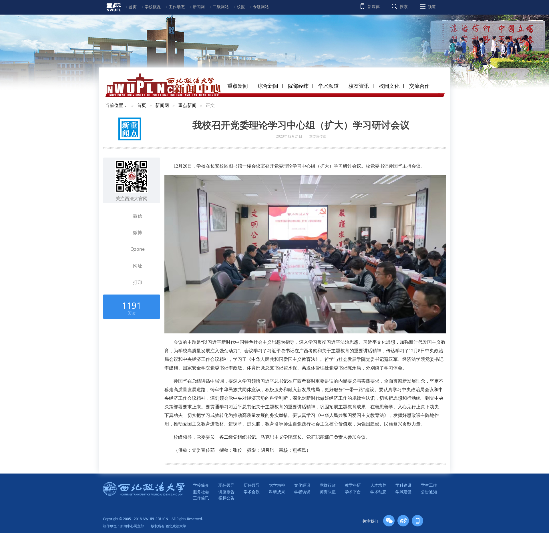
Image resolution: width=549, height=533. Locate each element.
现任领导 (226, 485)
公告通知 (429, 491)
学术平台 (353, 491)
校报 (241, 6)
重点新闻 (237, 85)
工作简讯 (201, 498)
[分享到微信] (122, 216)
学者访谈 (302, 491)
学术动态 (378, 491)
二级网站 (221, 6)
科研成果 (277, 491)
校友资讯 (359, 85)
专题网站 (261, 6)
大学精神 (277, 485)
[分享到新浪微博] (122, 232)
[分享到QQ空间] (122, 249)
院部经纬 (298, 85)
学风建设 (403, 491)
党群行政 (328, 485)
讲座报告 (226, 491)
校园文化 (389, 85)
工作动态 (177, 6)
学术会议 (252, 491)
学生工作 (429, 485)
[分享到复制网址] (122, 266)
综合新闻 (268, 85)
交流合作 (419, 85)
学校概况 (153, 6)
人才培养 (378, 485)
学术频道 (328, 85)
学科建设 (403, 485)
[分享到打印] (122, 282)
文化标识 (302, 485)
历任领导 (252, 485)
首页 (133, 6)
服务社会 (201, 491)
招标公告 (226, 498)
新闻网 (199, 6)
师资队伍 (328, 491)
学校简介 (201, 485)
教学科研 (353, 485)
